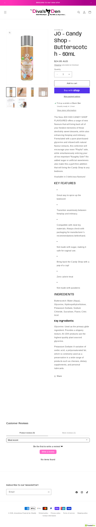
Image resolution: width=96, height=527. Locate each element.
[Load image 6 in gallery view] (21, 103)
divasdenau (18, 513)
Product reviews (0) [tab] (27, 433)
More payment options (72, 96)
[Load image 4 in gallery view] (43, 92)
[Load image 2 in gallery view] (21, 92)
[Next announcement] (91, 3)
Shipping (57, 65)
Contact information (49, 515)
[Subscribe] (48, 492)
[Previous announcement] (5, 3)
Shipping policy (82, 513)
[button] (5, 12)
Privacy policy (55, 513)
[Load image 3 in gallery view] (32, 92)
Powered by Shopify (29, 513)
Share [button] (59, 376)
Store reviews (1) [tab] (69, 433)
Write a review (48, 452)
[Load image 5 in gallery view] (11, 103)
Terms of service (69, 513)
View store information (66, 110)
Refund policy (43, 513)
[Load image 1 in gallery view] (11, 92)
